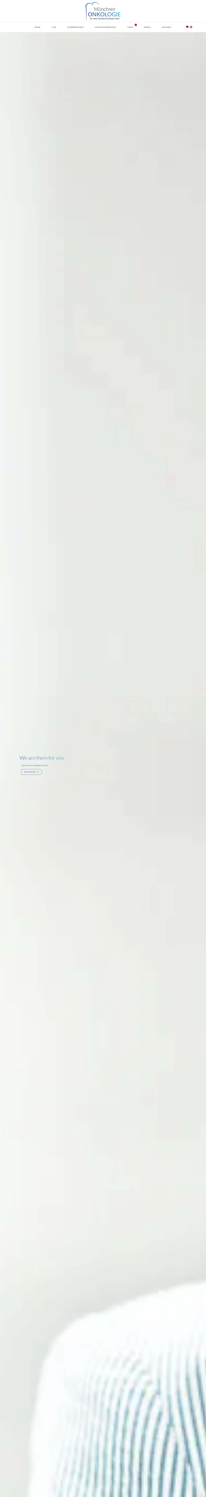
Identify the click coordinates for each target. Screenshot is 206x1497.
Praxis (147, 27)
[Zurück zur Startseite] (103, 11)
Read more (30, 772)
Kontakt (167, 27)
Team (130, 27)
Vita (54, 27)
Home (38, 27)
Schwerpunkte (76, 27)
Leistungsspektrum (105, 27)
